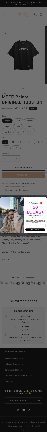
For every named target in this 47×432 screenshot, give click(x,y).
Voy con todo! (35, 229)
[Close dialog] (45, 199)
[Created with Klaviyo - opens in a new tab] (23, 234)
